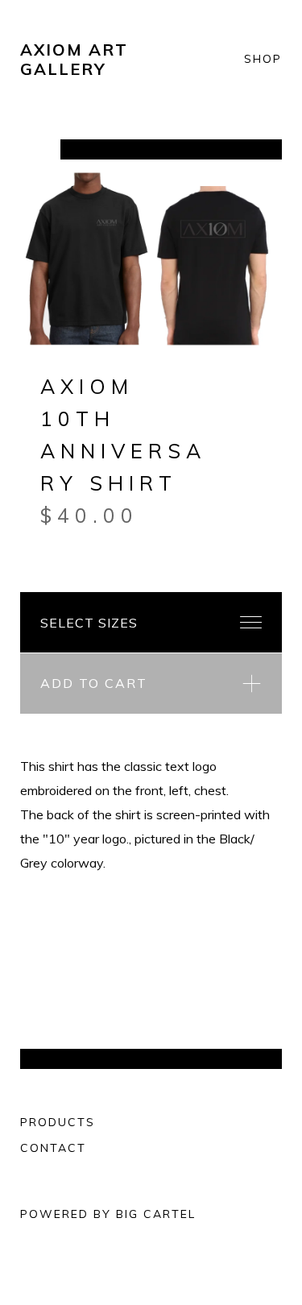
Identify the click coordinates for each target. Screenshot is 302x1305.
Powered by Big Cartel (108, 1214)
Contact (53, 1148)
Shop (263, 59)
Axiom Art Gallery (74, 59)
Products (57, 1122)
